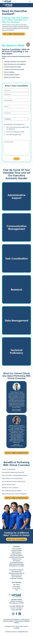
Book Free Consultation (16, 539)
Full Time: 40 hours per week (15, 132)
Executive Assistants (16, 550)
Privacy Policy (19, 626)
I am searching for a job (13, 135)
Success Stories (16, 588)
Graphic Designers (16, 553)
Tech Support (16, 560)
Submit (16, 159)
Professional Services (16, 575)
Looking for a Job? (10, 626)
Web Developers (16, 552)
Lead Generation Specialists (16, 557)
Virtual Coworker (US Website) (12, 619)
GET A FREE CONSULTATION (13, 34)
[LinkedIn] (19, 613)
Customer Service (16, 559)
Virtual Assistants (16, 548)
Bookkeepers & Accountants (16, 565)
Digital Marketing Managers (16, 564)
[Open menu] (29, 1)
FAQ (16, 589)
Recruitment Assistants (16, 555)
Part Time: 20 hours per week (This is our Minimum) (17, 128)
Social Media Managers (16, 562)
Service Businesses (17, 576)
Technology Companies (16, 578)
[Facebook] (16, 614)
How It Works (16, 584)
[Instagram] (13, 613)
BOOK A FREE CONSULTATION (16, 453)
